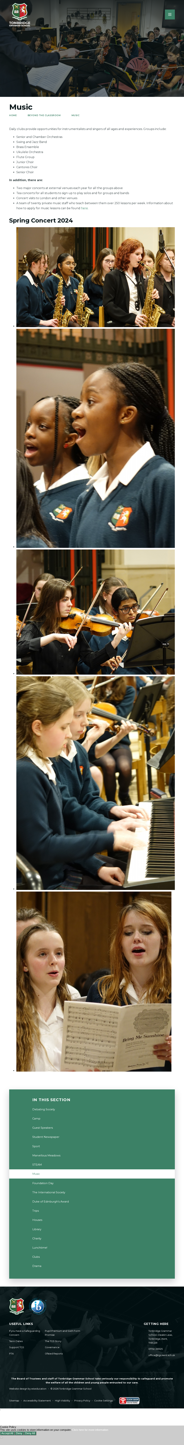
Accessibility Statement (37, 1400)
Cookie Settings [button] (103, 1400)
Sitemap (14, 1400)
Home (13, 115)
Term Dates (16, 1341)
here (84, 208)
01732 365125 (155, 1349)
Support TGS (16, 1347)
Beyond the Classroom (44, 115)
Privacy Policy (82, 1400)
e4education (38, 1388)
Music (76, 115)
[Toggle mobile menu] (170, 14)
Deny (19, 1433)
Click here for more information (90, 1429)
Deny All (30, 1433)
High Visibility (62, 1400)
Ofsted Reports (54, 1353)
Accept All (7, 1433)
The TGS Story (53, 1341)
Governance (52, 1347)
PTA (11, 1353)
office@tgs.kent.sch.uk (161, 1355)
